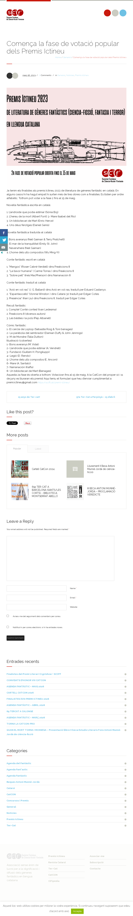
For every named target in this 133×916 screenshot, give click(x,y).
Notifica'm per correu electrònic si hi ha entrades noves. (38, 627)
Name (73, 588)
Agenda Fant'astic (17, 769)
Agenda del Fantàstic (19, 763)
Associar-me (97, 856)
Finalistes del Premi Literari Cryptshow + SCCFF (34, 674)
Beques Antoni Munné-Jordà (23, 782)
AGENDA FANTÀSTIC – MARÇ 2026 (26, 717)
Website (73, 607)
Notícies (70, 75)
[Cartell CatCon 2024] (19, 469)
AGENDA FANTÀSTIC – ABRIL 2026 (26, 705)
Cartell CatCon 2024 (43, 469)
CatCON (11, 794)
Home (58, 57)
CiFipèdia (53, 881)
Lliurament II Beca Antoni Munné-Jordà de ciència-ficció (101, 469)
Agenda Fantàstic (17, 775)
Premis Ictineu (82, 75)
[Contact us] (4, 247)
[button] (66, 138)
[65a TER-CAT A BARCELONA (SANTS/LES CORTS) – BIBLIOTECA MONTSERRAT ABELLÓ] (19, 491)
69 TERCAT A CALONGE (20, 711)
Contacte (95, 868)
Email (73, 598)
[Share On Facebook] (4, 233)
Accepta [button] (77, 911)
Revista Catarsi (57, 862)
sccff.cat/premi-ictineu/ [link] (54, 382)
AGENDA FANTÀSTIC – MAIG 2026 (25, 686)
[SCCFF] (15, 14)
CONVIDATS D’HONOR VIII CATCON (26, 680)
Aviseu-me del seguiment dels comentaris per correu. (37, 616)
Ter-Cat (11, 825)
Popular (17, 448)
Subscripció (97, 862)
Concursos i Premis (18, 800)
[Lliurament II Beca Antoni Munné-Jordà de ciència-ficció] (75, 469)
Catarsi (11, 788)
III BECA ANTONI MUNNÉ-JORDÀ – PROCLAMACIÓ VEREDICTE (101, 491)
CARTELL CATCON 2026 (20, 692)
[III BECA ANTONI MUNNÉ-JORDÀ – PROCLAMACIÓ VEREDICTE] (75, 491)
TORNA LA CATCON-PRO (21, 723)
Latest (38, 448)
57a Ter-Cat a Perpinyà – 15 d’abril (95, 397)
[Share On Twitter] (4, 240)
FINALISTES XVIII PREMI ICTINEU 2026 (28, 699)
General (67, 57)
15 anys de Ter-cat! (29, 397)
